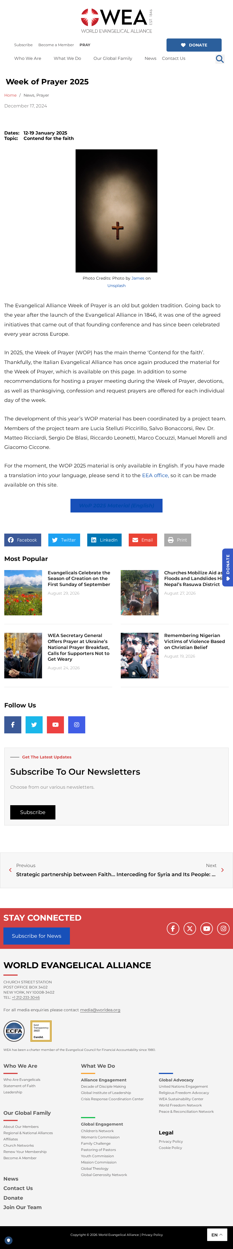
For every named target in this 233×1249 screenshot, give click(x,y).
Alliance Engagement (103, 1080)
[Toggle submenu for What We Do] (85, 58)
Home (10, 95)
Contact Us (18, 1188)
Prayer (42, 95)
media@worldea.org (100, 1010)
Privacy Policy (152, 1235)
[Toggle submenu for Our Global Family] (136, 58)
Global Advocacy (176, 1080)
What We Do (98, 1066)
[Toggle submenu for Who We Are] (45, 58)
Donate (13, 1198)
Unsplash (116, 285)
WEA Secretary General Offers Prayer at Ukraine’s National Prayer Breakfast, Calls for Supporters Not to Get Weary (78, 647)
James (138, 278)
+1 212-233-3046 (26, 997)
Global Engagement (102, 1124)
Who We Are (20, 1066)
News (29, 95)
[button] (194, 45)
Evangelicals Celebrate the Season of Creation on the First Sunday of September (79, 578)
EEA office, (156, 475)
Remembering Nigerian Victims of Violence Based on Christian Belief (194, 641)
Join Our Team (22, 1207)
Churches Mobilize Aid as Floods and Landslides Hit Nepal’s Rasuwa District (194, 578)
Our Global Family (27, 1113)
